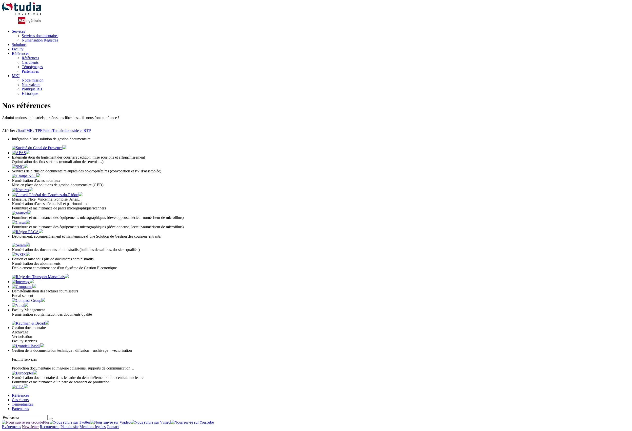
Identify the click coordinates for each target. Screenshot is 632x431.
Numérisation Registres (40, 40)
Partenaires (30, 71)
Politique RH (32, 89)
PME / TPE (33, 130)
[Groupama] (22, 287)
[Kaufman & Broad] (28, 323)
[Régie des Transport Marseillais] (38, 277)
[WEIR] (19, 254)
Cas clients (30, 62)
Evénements (11, 427)
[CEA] (18, 387)
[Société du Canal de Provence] (37, 148)
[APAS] (19, 153)
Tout (20, 130)
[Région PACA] (25, 232)
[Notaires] (20, 190)
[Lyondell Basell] (26, 346)
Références (20, 53)
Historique (30, 93)
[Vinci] (18, 305)
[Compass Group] (26, 300)
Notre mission (32, 80)
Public (47, 130)
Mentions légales (92, 427)
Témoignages (32, 67)
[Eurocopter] (22, 373)
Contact (113, 427)
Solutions (19, 44)
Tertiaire (58, 130)
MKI (16, 76)
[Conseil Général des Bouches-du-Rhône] (45, 195)
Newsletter (30, 427)
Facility (17, 49)
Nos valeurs (31, 84)
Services (18, 31)
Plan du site (69, 427)
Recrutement (49, 427)
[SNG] (18, 166)
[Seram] (19, 245)
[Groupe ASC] (24, 176)
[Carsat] (19, 222)
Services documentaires (40, 36)
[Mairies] (19, 213)
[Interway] (21, 282)
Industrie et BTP (78, 130)
